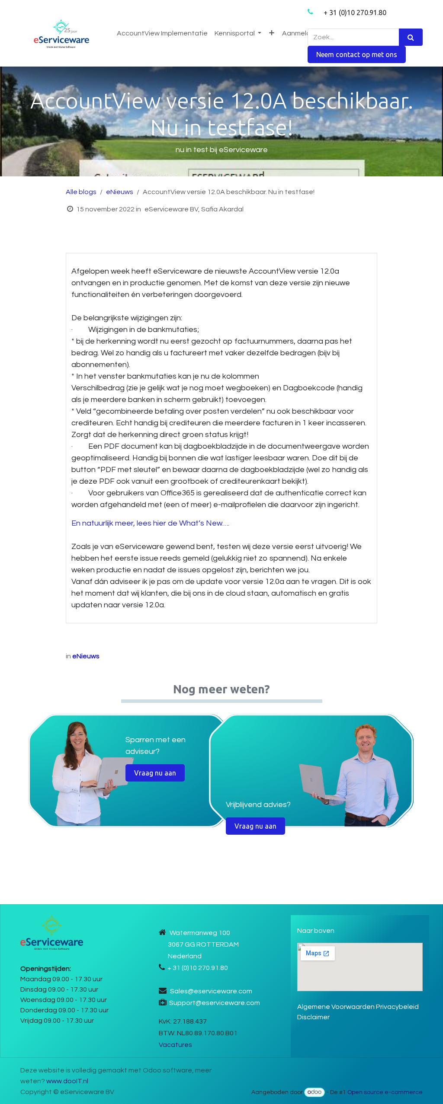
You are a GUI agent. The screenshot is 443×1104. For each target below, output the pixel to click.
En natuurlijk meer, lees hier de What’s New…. (150, 523)
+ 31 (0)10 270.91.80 (355, 12)
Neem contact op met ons (356, 54)
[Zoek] (411, 37)
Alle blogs (81, 191)
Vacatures (175, 1044)
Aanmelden (300, 33)
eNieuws (119, 191)
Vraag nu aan (155, 773)
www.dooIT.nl (67, 1081)
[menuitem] (162, 33)
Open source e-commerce (385, 1092)
